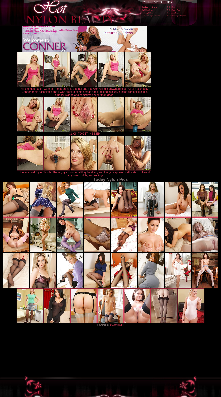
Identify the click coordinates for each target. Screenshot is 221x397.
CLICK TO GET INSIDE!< (84, 133)
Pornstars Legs (173, 13)
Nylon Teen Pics (173, 10)
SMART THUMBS (117, 325)
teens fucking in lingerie (176, 16)
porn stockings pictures (151, 16)
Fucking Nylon (147, 13)
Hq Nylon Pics (147, 10)
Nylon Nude (171, 7)
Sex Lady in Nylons (149, 7)
